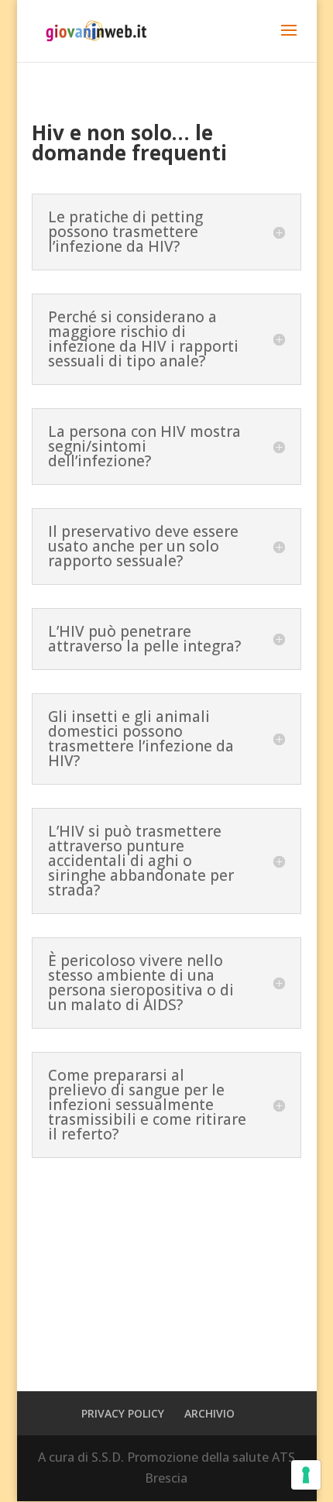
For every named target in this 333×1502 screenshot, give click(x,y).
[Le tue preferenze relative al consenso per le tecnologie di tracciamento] (306, 1475)
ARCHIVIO (209, 1413)
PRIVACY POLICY (122, 1413)
